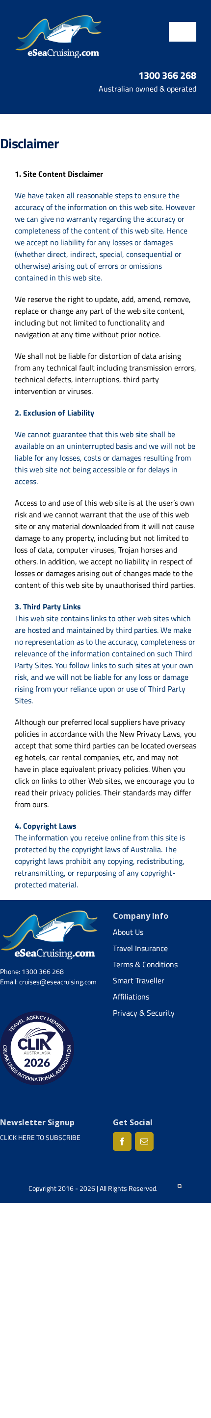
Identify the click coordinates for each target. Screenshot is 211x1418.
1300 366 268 (167, 75)
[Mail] (144, 1141)
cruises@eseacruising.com (58, 981)
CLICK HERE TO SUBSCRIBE (40, 1137)
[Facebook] (122, 1141)
